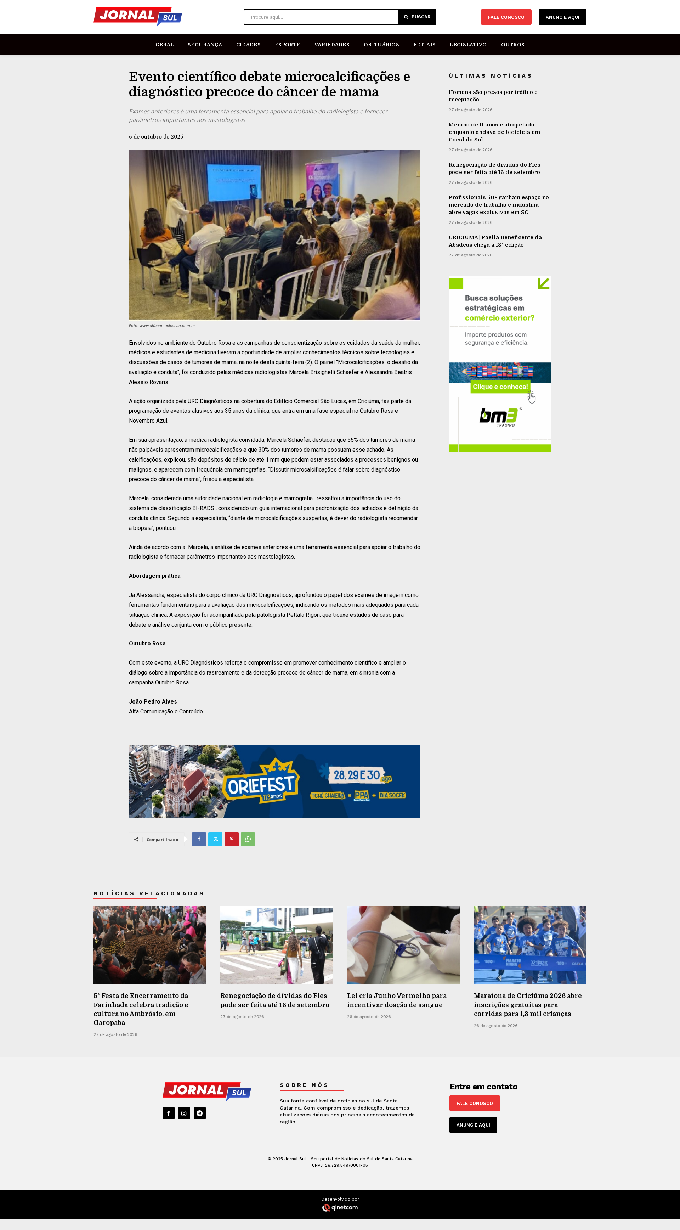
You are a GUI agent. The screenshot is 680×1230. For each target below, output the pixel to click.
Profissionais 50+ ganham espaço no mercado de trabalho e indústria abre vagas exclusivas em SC (499, 204)
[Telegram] (200, 1113)
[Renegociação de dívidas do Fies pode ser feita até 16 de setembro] (276, 945)
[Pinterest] (232, 839)
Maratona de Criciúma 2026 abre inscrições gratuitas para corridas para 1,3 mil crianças (528, 1004)
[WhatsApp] (248, 839)
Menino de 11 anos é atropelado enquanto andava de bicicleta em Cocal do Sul (494, 132)
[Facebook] (199, 839)
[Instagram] (184, 1113)
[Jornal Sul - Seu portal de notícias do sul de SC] (165, 17)
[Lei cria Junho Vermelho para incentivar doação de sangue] (403, 945)
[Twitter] (215, 839)
